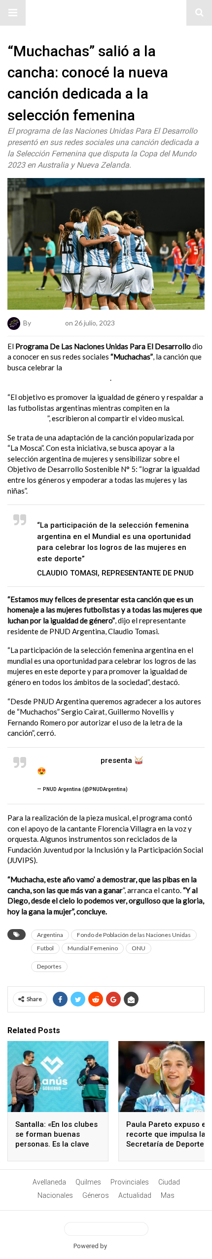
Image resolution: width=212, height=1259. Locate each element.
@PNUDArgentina (68, 760)
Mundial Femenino (93, 948)
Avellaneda (49, 1182)
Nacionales (55, 1195)
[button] (13, 13)
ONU (138, 948)
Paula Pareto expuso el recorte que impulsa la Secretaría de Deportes (167, 1134)
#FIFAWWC (64, 771)
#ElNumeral (106, 13)
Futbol (45, 948)
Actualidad (134, 1195)
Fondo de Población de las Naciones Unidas (134, 934)
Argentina (50, 934)
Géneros (95, 1195)
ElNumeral (48, 322)
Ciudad (169, 1182)
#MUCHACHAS (169, 760)
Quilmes (88, 1182)
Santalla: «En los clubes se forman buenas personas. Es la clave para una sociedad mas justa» (56, 1144)
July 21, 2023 (145, 789)
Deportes (49, 966)
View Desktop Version (110, 1228)
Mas (168, 1195)
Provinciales (129, 1182)
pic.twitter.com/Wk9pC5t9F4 (134, 771)
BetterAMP (123, 1246)
